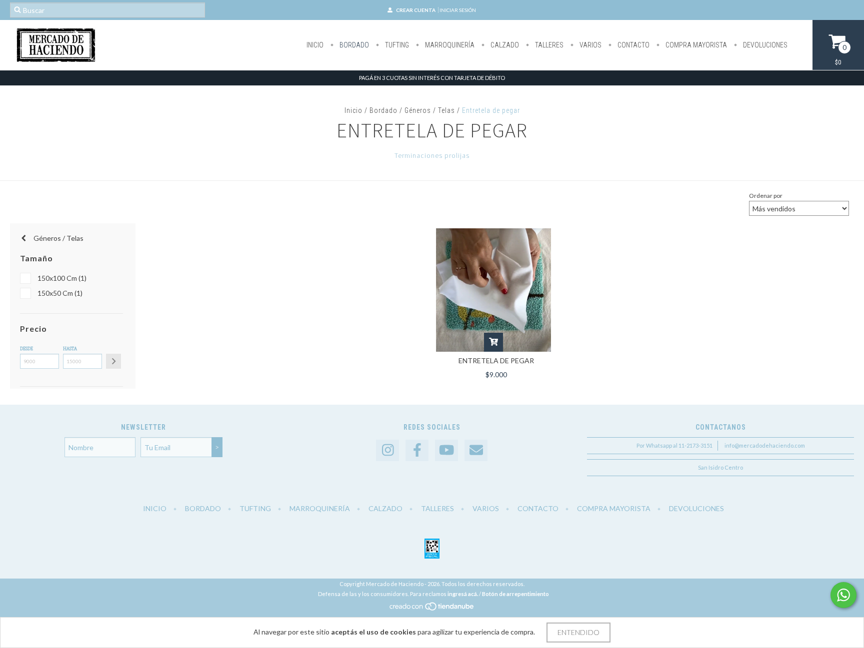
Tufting (396, 45)
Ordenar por (765, 195)
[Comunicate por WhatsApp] (843, 595)
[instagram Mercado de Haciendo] (387, 450)
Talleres (549, 45)
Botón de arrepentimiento (515, 594)
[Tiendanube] (432, 609)
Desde (26, 349)
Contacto (633, 45)
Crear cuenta (416, 10)
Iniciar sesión (458, 10)
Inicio (315, 45)
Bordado (353, 45)
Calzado (504, 45)
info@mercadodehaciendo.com (764, 445)
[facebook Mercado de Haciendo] (417, 450)
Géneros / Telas (429, 110)
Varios (590, 45)
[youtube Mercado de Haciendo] (446, 450)
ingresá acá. (463, 594)
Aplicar (113, 361)
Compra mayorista (695, 45)
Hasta (70, 349)
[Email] (476, 450)
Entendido (579, 632)
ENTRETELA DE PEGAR (496, 360)
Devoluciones (765, 45)
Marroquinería (449, 45)
